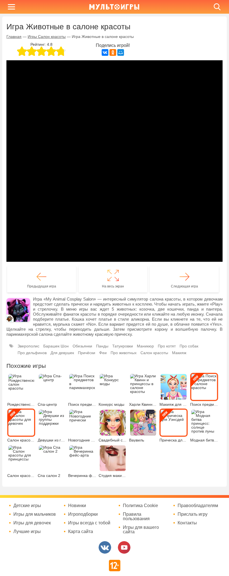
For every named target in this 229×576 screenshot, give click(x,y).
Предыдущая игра (41, 286)
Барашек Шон (56, 346)
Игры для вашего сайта (141, 529)
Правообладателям (198, 505)
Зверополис (28, 346)
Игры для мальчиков (34, 514)
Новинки (77, 505)
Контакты (187, 523)
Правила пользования (136, 516)
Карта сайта (80, 531)
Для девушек (62, 353)
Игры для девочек (32, 523)
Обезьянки (82, 346)
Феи (103, 353)
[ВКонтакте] (105, 52)
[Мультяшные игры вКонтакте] (105, 547)
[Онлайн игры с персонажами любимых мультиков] (114, 7)
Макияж (179, 353)
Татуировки (122, 346)
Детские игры (27, 505)
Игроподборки (83, 514)
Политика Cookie (140, 505)
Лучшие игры (27, 531)
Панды (102, 346)
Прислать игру (192, 514)
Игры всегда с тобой (89, 523)
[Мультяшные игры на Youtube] (124, 547)
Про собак (189, 346)
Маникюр (145, 346)
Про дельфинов (32, 353)
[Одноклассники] (112, 52)
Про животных (124, 353)
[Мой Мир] (120, 52)
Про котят (167, 346)
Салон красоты (154, 353)
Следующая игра (184, 286)
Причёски (86, 353)
